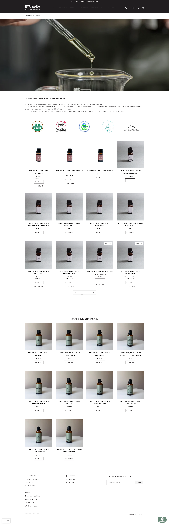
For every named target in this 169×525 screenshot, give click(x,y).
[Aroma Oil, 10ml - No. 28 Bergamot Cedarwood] (38, 206)
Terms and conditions (32, 496)
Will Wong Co (36, 513)
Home (27, 15)
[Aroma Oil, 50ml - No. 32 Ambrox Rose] (99, 385)
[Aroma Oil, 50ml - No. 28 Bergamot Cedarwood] (130, 336)
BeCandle (138, 514)
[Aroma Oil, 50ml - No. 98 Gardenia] (69, 385)
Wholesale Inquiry (31, 506)
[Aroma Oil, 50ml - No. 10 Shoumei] (38, 336)
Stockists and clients (32, 479)
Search (27, 492)
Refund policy (30, 502)
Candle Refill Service (32, 486)
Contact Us (29, 482)
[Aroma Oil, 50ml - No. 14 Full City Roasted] (69, 433)
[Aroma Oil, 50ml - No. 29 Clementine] (130, 385)
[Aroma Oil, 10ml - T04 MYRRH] (99, 154)
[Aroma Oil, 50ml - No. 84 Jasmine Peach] (38, 385)
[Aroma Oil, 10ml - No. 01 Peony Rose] (69, 206)
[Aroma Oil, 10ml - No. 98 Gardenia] (99, 206)
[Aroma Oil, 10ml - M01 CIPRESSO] (38, 154)
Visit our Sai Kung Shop (33, 476)
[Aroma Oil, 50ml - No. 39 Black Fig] (99, 336)
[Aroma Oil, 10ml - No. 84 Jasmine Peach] (130, 154)
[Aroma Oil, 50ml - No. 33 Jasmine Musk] (38, 433)
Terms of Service (31, 499)
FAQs (27, 489)
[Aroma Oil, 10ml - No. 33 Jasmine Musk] (69, 255)
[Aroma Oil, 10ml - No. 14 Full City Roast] (130, 206)
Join (139, 482)
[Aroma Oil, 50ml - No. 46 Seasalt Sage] (69, 336)
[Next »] (93, 293)
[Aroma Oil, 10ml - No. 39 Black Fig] (38, 255)
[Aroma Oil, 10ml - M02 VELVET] (69, 154)
